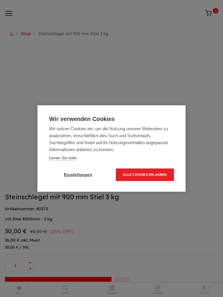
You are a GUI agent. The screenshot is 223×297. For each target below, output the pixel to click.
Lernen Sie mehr (63, 158)
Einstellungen (78, 175)
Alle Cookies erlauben (145, 174)
